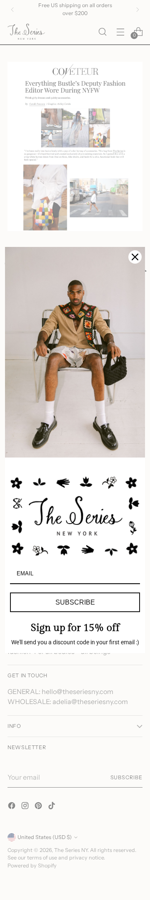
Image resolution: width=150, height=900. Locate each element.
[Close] (135, 257)
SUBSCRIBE (75, 602)
